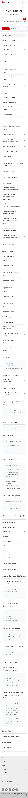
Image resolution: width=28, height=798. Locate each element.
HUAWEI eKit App (9, 778)
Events (17, 21)
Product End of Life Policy (8, 21)
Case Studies (23, 21)
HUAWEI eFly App (9, 781)
